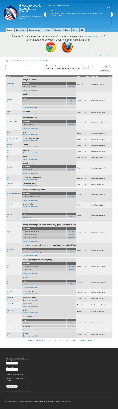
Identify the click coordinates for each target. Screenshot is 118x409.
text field (9, 204)
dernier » (91, 340)
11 (70, 340)
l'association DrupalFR (63, 401)
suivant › (83, 340)
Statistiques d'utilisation (62, 30)
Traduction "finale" (62, 66)
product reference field (14, 194)
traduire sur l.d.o (94, 36)
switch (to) (10, 214)
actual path (10, 304)
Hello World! (10, 84)
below (8, 322)
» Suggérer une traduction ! (30, 90)
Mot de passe (10, 367)
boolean (9, 100)
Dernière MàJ (94, 76)
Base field (10, 183)
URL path (10, 291)
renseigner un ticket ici (108, 55)
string (8, 177)
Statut (46, 66)
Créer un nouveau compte (15, 374)
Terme (7, 66)
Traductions (26, 76)
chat (8, 265)
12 (74, 340)
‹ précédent (40, 340)
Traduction (28, 66)
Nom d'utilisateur (11, 361)
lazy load (9, 232)
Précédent (45, 14)
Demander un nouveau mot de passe (16, 379)
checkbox (10, 167)
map (8, 157)
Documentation (21, 30)
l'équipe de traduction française (44, 401)
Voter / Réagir (71, 86)
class (8, 334)
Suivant (112, 14)
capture (9, 150)
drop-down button (12, 122)
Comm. (87, 76)
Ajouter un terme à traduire (40, 61)
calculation (10, 144)
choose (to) (10, 310)
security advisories (12, 138)
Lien (8, 86)
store (8, 111)
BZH (82, 30)
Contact (75, 30)
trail (8, 281)
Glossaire (10, 30)
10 (67, 340)
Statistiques (47, 30)
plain (8, 132)
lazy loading (10, 249)
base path (10, 298)
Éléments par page (88, 66)
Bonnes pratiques (35, 30)
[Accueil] (11, 10)
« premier (31, 340)
